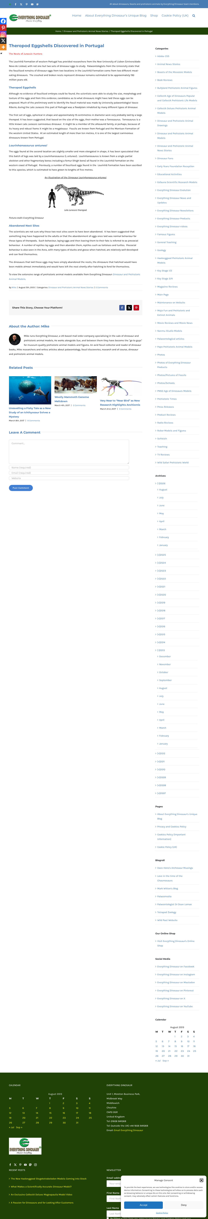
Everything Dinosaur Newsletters (175, 210)
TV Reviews (163, 454)
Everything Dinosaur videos (172, 226)
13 (163, 1046)
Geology (161, 250)
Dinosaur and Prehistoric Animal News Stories (70, 287)
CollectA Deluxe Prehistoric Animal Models (176, 110)
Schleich (162, 438)
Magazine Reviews (167, 286)
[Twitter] (15, 1164)
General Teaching (166, 242)
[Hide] (1, 53)
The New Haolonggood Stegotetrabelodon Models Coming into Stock (48, 1178)
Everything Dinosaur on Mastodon (176, 982)
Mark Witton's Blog (167, 888)
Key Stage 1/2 (164, 270)
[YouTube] (25, 1164)
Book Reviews (164, 80)
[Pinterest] (3, 27)
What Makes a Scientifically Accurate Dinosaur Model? (41, 1186)
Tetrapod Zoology (166, 912)
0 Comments (102, 287)
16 (182, 1046)
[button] (201, 1180)
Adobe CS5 (163, 56)
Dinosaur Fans (165, 158)
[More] (3, 47)
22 (176, 1051)
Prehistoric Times (167, 398)
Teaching (162, 446)
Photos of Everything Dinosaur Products (174, 365)
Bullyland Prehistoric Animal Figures (177, 87)
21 (169, 1051)
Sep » (165, 1060)
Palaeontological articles (170, 338)
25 (194, 1051)
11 (194, 1041)
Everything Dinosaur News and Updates (174, 200)
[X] (3, 40)
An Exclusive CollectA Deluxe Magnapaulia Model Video (41, 1194)
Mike (14, 287)
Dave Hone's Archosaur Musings (175, 867)
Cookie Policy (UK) (167, 847)
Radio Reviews (165, 422)
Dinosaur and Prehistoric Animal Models (175, 135)
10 (188, 1041)
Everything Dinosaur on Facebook (175, 966)
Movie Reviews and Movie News (175, 322)
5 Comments (125, 409)
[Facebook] (3, 21)
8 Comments (33, 420)
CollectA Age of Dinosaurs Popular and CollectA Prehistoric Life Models (177, 98)
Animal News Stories (168, 64)
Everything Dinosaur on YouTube (175, 1006)
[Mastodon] (30, 1164)
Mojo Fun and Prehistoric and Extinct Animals (173, 312)
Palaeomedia (164, 896)
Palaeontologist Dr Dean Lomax (174, 904)
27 (163, 1055)
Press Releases (165, 406)
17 (188, 1046)
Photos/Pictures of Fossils (171, 375)
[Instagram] (3, 34)
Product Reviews (166, 414)
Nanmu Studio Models (169, 330)
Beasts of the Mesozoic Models (174, 72)
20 (163, 1051)
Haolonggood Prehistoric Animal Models (175, 260)
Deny (184, 1205)
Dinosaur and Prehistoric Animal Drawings (175, 123)
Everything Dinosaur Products (173, 218)
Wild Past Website (167, 920)
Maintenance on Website (171, 302)
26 (157, 1055)
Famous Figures (166, 234)
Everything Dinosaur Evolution (174, 190)
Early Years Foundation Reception (175, 166)
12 (157, 1046)
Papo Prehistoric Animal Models (174, 346)
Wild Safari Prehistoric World (173, 462)
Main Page (163, 294)
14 (169, 1046)
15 (176, 1046)
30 (182, 1055)
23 (182, 1051)
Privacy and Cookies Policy (171, 826)
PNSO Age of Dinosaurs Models (174, 390)
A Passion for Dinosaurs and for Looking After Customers (42, 1202)
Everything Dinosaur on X (171, 998)
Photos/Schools (166, 383)
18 (194, 1046)
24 (188, 1051)
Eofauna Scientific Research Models (177, 182)
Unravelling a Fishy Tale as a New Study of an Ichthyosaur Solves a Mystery (30, 412)
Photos (161, 354)
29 (176, 1055)
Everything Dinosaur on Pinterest (175, 990)
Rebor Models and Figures (171, 430)
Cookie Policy (162, 1213)
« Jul (158, 1060)
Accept (143, 1205)
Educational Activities (169, 174)
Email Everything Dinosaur (128, 1130)
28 (169, 1055)
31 (188, 1055)
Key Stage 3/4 (165, 278)
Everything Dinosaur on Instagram (176, 974)
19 (157, 1051)
